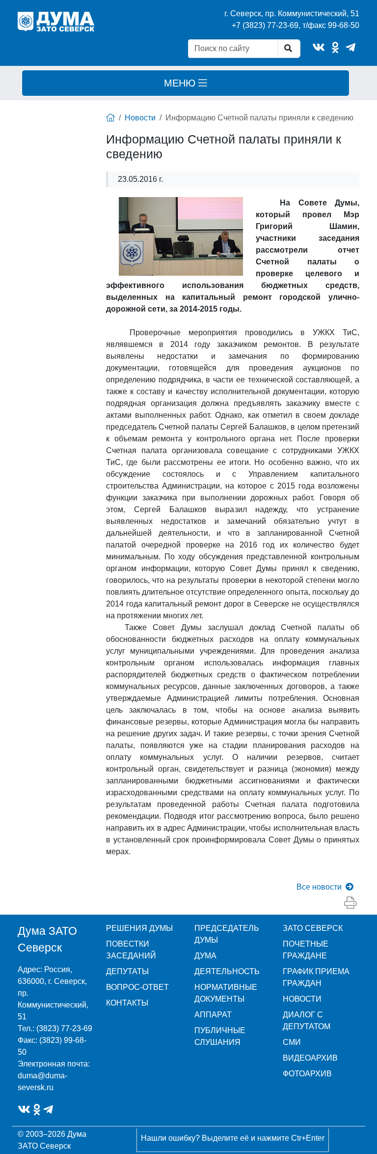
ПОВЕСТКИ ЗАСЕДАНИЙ (131, 950)
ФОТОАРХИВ (307, 1073)
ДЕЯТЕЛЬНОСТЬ (227, 971)
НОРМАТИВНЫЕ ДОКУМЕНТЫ (225, 993)
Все (319, 887)
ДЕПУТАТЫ (127, 971)
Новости (140, 118)
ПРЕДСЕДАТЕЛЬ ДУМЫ (226, 934)
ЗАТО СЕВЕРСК (313, 928)
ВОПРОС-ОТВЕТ (137, 987)
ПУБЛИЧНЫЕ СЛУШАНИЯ (219, 1036)
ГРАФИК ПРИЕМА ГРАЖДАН (316, 977)
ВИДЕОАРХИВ (310, 1058)
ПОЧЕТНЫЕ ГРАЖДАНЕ (305, 950)
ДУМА (205, 956)
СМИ (292, 1042)
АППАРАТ (213, 1014)
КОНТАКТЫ (127, 1003)
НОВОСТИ (302, 999)
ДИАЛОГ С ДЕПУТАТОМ (306, 1020)
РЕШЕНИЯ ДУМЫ (139, 928)
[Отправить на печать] (350, 903)
